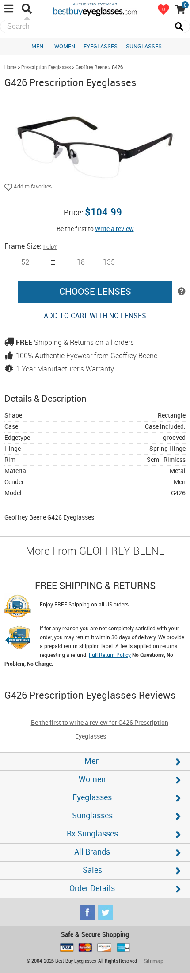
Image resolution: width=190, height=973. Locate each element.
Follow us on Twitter (105, 912)
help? (50, 247)
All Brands (92, 852)
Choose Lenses (95, 292)
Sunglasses (144, 46)
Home (10, 67)
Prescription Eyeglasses (46, 67)
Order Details (92, 888)
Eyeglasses (101, 46)
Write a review (114, 229)
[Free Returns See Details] (17, 639)
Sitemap (153, 961)
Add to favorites (32, 187)
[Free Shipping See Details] (17, 607)
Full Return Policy (110, 655)
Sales (92, 870)
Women (64, 46)
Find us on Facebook (87, 912)
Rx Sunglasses (92, 834)
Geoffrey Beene (91, 67)
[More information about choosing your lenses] (182, 292)
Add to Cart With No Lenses (95, 316)
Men (37, 46)
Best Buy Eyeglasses (95, 9)
